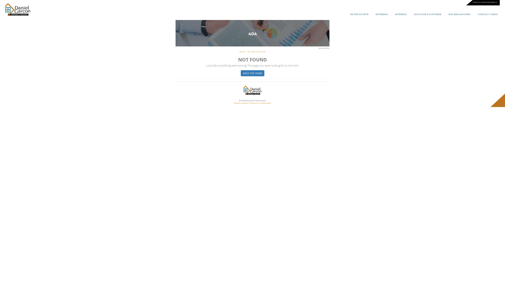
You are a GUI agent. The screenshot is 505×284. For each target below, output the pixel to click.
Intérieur (401, 14)
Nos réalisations (460, 14)
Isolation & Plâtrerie (427, 14)
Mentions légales (241, 103)
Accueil (242, 51)
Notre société (359, 14)
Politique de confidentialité (260, 103)
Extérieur (382, 14)
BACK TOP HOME (252, 73)
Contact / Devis (488, 14)
